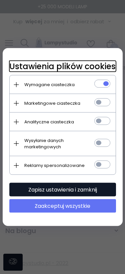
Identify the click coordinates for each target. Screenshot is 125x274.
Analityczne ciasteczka (49, 122)
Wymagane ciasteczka (49, 84)
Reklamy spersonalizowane (54, 165)
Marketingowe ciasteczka (52, 103)
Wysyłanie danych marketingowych (44, 143)
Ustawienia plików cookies (62, 66)
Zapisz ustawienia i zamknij (62, 190)
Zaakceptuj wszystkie (62, 206)
